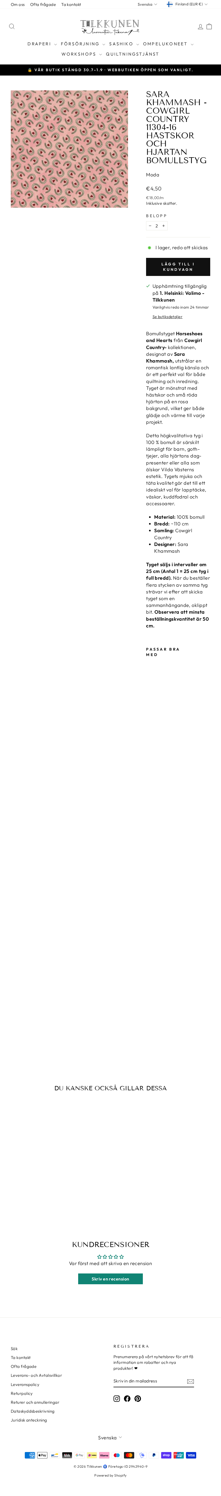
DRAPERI (40, 43)
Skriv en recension (110, 1279)
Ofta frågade (43, 4)
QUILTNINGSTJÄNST (132, 54)
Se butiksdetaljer (168, 316)
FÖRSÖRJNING (81, 43)
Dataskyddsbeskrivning (32, 1411)
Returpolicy (22, 1393)
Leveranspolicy (25, 1384)
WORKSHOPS (79, 54)
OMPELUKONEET (166, 43)
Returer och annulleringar (35, 1402)
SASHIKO (122, 43)
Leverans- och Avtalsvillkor (36, 1375)
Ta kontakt (71, 4)
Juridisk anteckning (29, 1420)
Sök (14, 1348)
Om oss (18, 4)
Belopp (156, 215)
